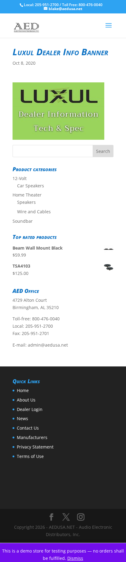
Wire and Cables (34, 211)
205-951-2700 (39, 326)
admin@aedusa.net (48, 345)
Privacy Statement (35, 447)
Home (23, 390)
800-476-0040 (46, 319)
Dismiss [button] (75, 558)
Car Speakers (30, 186)
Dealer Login (30, 409)
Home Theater (27, 195)
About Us (26, 400)
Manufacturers (32, 437)
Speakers (26, 202)
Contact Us (28, 428)
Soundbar (23, 221)
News (22, 418)
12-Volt (20, 178)
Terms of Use (30, 456)
